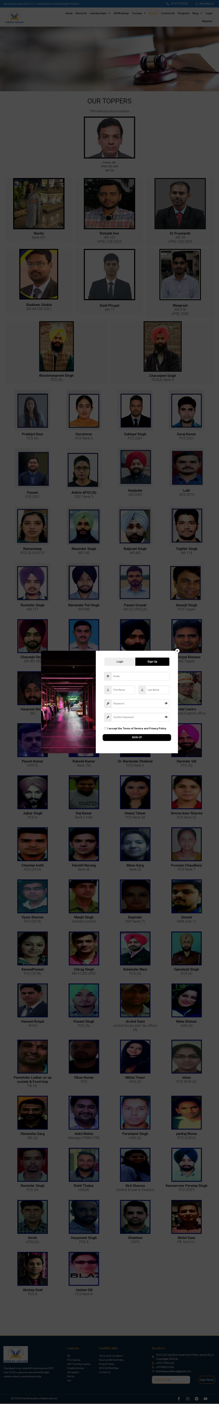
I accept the (136, 728)
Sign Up (137, 737)
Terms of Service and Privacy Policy (144, 728)
